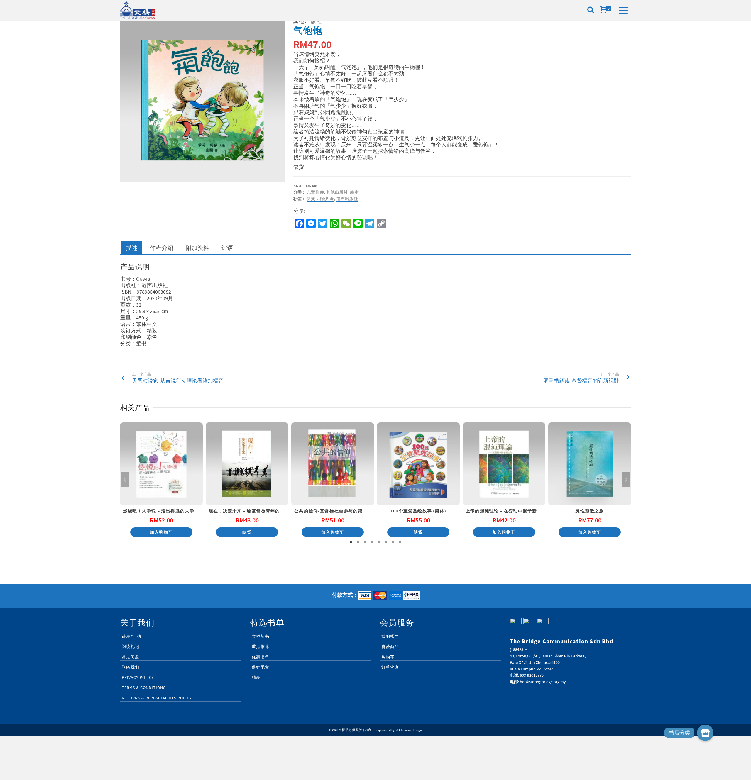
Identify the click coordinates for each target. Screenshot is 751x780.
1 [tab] (351, 542)
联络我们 (130, 667)
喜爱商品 (390, 646)
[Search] (590, 10)
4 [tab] (372, 542)
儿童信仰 (315, 192)
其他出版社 (337, 192)
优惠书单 (260, 656)
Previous (125, 479)
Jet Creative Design (409, 730)
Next (626, 479)
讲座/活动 (131, 636)
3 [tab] (365, 542)
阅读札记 (130, 646)
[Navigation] (623, 10)
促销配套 (260, 667)
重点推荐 (260, 646)
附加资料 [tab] (197, 247)
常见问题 (130, 656)
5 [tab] (379, 542)
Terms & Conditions (143, 687)
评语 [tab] (227, 247)
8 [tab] (400, 542)
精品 (256, 677)
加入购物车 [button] (161, 532)
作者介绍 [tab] (161, 247)
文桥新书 (260, 636)
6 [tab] (386, 542)
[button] (705, 733)
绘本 (354, 192)
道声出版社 (347, 198)
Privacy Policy (138, 677)
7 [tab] (393, 542)
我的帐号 (390, 636)
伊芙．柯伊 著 (320, 198)
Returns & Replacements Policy (157, 698)
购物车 (388, 656)
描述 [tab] (132, 247)
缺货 (246, 532)
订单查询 (390, 667)
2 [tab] (358, 542)
